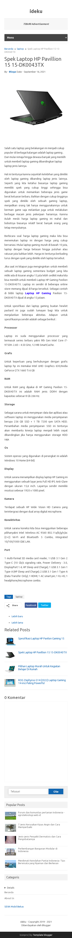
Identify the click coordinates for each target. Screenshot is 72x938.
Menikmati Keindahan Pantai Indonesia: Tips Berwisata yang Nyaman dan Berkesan (41, 861)
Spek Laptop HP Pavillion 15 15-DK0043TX (42, 652)
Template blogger (42, 935)
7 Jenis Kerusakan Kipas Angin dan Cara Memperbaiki (39, 825)
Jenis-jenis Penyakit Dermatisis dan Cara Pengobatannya (39, 837)
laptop (20, 49)
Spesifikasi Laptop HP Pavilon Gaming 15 (41, 638)
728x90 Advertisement (36, 24)
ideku (36, 11)
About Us (9, 898)
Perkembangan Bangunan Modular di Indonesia (37, 849)
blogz (12, 71)
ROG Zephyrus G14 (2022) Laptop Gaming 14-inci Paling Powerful (42, 682)
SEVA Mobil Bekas (14, 906)
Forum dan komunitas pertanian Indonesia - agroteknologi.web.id (41, 813)
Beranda (8, 49)
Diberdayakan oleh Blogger (36, 925)
